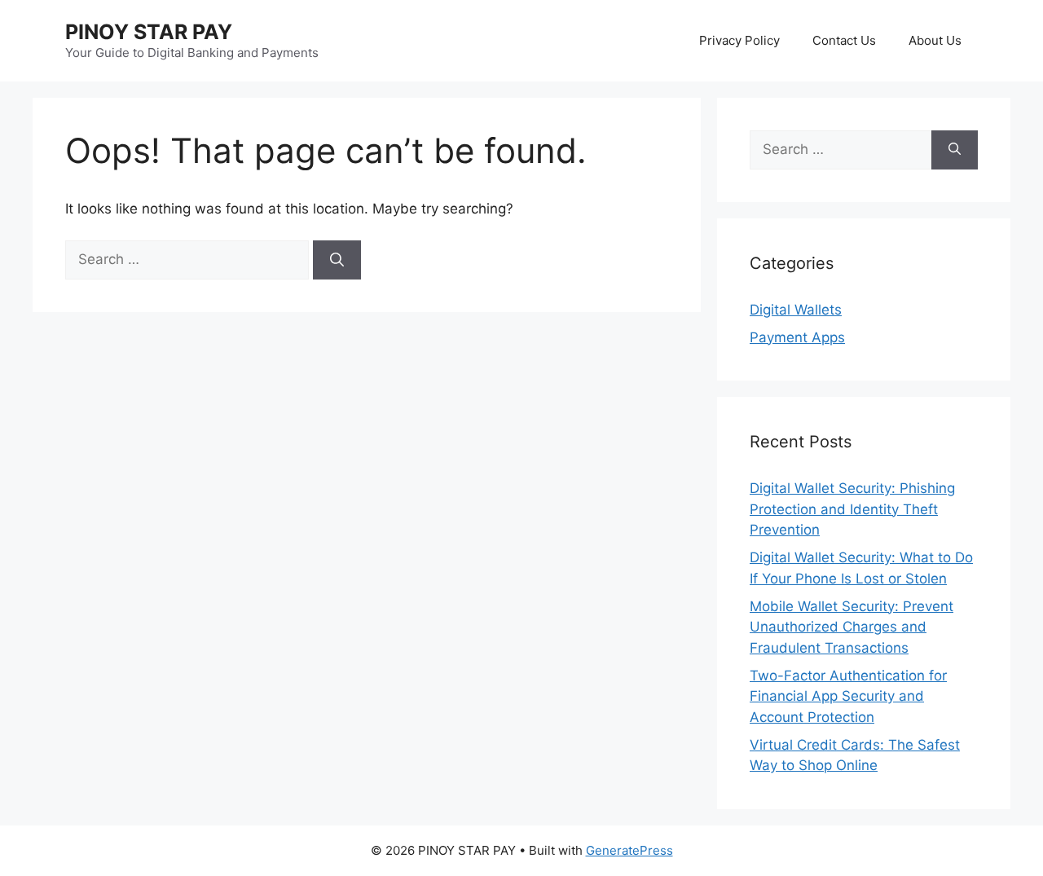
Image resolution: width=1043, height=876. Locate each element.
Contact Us (844, 40)
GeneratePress (629, 850)
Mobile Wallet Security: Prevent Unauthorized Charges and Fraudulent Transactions (851, 627)
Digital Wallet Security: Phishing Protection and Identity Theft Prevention (852, 509)
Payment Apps (797, 337)
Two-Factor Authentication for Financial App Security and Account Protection (848, 696)
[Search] (337, 260)
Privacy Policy (739, 40)
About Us (935, 40)
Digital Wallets (796, 310)
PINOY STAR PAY (148, 32)
